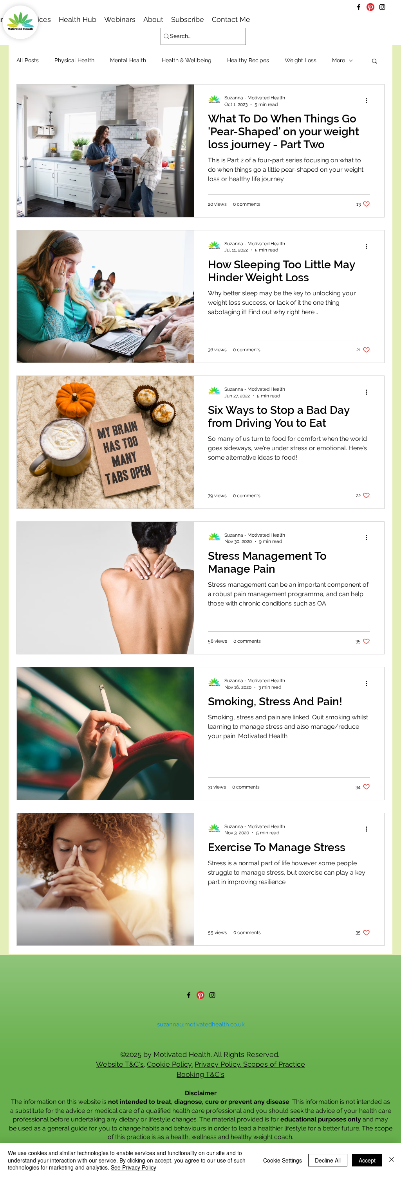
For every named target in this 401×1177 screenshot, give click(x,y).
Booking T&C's (200, 1074)
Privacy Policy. (219, 1064)
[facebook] (359, 7)
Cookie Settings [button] (282, 1160)
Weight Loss (300, 60)
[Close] (391, 1160)
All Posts (27, 60)
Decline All (328, 1160)
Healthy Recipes (248, 60)
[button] (119, 19)
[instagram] (382, 7)
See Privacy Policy (133, 1167)
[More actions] (369, 100)
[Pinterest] (370, 7)
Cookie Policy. (170, 1064)
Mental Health (128, 60)
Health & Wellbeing (186, 60)
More (338, 60)
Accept (367, 1160)
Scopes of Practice (274, 1064)
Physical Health (74, 60)
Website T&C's (120, 1064)
